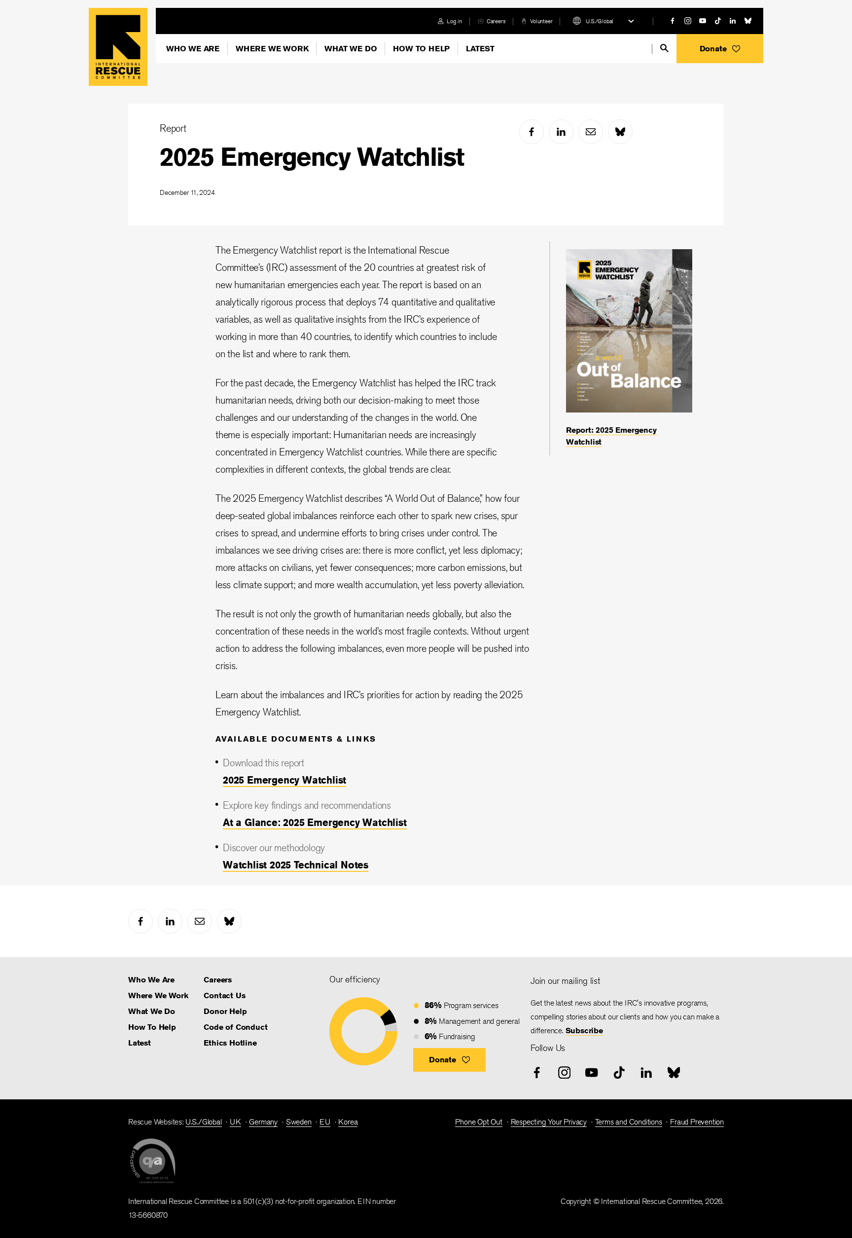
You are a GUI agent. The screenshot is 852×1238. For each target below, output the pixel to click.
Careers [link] (496, 21)
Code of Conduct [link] (235, 1027)
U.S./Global (599, 21)
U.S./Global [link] (203, 1121)
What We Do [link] (151, 1011)
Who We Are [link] (151, 979)
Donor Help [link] (225, 1011)
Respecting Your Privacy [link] (549, 1121)
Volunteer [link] (541, 21)
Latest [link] (139, 1043)
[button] (719, 48)
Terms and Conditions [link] (628, 1121)
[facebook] (672, 20)
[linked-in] (732, 20)
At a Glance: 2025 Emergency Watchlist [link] (315, 822)
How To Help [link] (152, 1027)
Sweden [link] (299, 1121)
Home (118, 47)
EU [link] (325, 1121)
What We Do (350, 48)
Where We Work (272, 48)
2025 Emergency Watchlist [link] (284, 780)
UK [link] (235, 1121)
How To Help (421, 48)
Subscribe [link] (584, 1030)
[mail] (590, 131)
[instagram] (687, 20)
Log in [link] (454, 21)
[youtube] (702, 20)
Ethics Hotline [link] (230, 1043)
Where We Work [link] (158, 995)
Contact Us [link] (224, 995)
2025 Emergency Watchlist (312, 157)
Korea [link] (347, 1121)
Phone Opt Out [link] (478, 1121)
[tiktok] (717, 20)
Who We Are (192, 48)
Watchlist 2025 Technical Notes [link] (295, 865)
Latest (480, 48)
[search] (664, 48)
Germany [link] (263, 1121)
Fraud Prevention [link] (697, 1121)
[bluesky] (748, 20)
